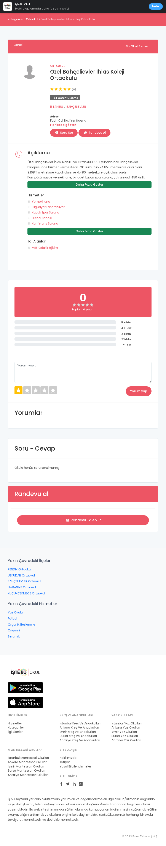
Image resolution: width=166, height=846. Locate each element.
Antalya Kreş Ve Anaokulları (80, 740)
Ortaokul (32, 19)
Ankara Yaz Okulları (126, 728)
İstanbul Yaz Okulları (127, 723)
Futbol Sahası (42, 218)
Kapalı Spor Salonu (45, 212)
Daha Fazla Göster (89, 184)
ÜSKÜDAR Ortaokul (21, 575)
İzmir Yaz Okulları (124, 732)
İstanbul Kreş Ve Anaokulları (80, 723)
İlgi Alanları (15, 732)
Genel (18, 45)
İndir (156, 6)
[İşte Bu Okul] (25, 672)
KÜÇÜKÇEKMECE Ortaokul (26, 593)
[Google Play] (25, 687)
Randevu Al (97, 132)
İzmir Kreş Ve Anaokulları (78, 732)
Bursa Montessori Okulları (26, 771)
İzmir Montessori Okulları (26, 766)
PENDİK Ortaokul (19, 569)
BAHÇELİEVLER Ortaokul (24, 581)
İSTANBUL (57, 106)
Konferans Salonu (45, 223)
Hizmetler (15, 723)
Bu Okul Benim (137, 46)
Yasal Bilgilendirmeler (75, 766)
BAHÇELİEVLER (76, 106)
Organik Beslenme (21, 624)
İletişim (65, 762)
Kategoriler (16, 19)
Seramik (14, 636)
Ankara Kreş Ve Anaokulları (79, 728)
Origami (14, 630)
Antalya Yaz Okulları (126, 740)
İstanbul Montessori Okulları (28, 758)
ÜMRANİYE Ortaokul (22, 587)
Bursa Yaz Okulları (125, 736)
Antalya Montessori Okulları (28, 775)
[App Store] (25, 702)
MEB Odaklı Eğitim (45, 248)
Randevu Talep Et (85, 520)
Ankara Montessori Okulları (27, 762)
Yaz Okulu (15, 612)
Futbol (12, 618)
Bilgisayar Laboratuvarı (48, 207)
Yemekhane (41, 201)
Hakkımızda (68, 758)
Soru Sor (66, 132)
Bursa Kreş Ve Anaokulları (78, 736)
